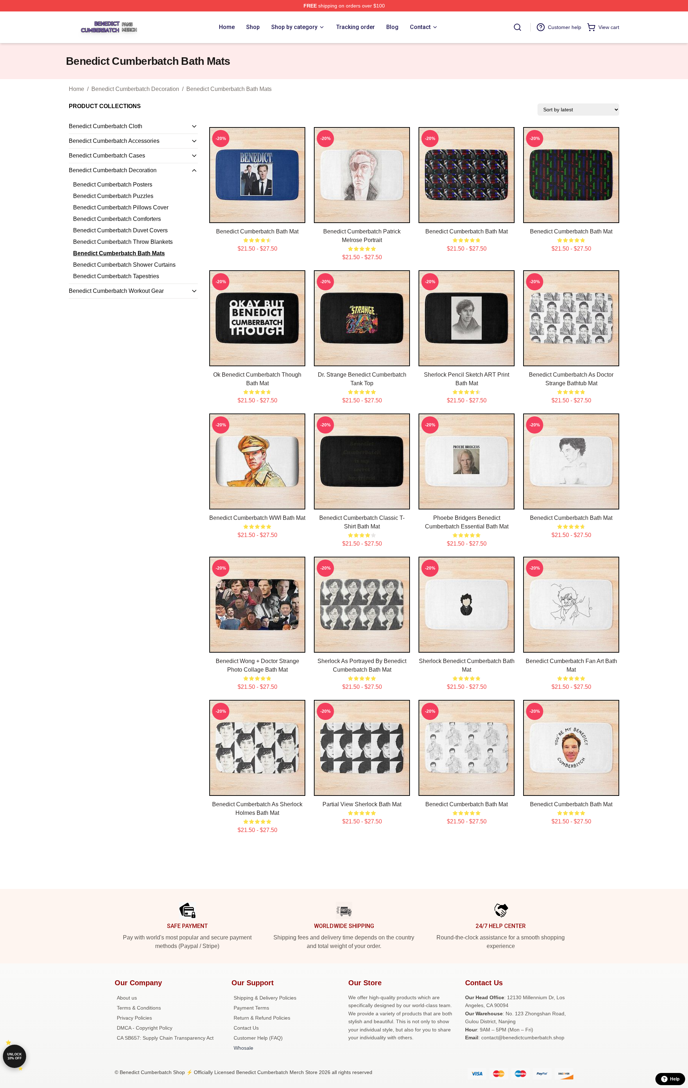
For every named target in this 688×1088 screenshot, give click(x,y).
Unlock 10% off (14, 1056)
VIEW (257, 216)
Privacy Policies (134, 1018)
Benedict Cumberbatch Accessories (114, 141)
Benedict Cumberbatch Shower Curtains (124, 265)
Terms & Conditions (139, 1008)
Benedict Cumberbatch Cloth (105, 126)
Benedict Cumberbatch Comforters (117, 219)
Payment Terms (251, 1008)
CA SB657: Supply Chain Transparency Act (165, 1038)
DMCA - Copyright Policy (144, 1028)
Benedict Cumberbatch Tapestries (116, 276)
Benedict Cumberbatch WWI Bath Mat (257, 518)
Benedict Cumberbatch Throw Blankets (123, 242)
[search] (517, 27)
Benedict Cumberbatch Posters (112, 185)
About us (127, 998)
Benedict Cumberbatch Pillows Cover (120, 207)
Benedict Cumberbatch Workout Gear (116, 291)
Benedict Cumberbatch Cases (107, 156)
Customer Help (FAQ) (258, 1038)
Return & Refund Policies (262, 1018)
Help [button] (674, 1079)
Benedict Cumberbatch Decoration (135, 89)
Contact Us (246, 1028)
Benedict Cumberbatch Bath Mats (229, 89)
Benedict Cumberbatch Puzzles (113, 196)
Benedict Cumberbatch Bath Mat (257, 231)
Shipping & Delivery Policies (265, 998)
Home (76, 89)
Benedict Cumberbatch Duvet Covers (120, 230)
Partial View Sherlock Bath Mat (361, 804)
